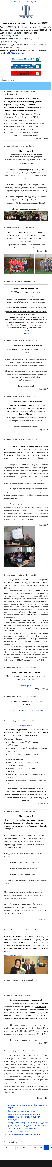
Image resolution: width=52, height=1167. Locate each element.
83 (24, 1147)
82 (18, 1147)
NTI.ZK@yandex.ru (15, 53)
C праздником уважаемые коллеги (23, 1134)
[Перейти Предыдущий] (12, 1147)
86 (41, 1147)
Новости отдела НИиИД (13, 575)
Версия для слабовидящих (26, 1)
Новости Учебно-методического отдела (19, 91)
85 (35, 1147)
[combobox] (15, 80)
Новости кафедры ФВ (12, 146)
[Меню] (7, 86)
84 (29, 1147)
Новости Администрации (13, 930)
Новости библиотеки (12, 281)
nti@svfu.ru (13, 35)
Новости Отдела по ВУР (13, 340)
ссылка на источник (13, 955)
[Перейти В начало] (6, 1147)
